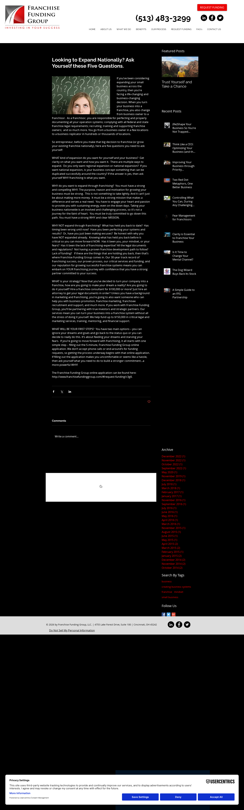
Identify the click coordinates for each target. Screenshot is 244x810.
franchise (167, 591)
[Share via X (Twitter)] (61, 391)
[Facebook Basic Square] (163, 614)
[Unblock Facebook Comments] (101, 487)
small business (170, 597)
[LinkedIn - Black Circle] (204, 18)
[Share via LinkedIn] (69, 391)
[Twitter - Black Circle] (220, 18)
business (167, 581)
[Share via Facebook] (53, 391)
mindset (178, 591)
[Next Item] (193, 66)
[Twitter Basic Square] (168, 614)
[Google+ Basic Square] (173, 614)
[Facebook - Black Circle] (212, 18)
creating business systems (176, 586)
